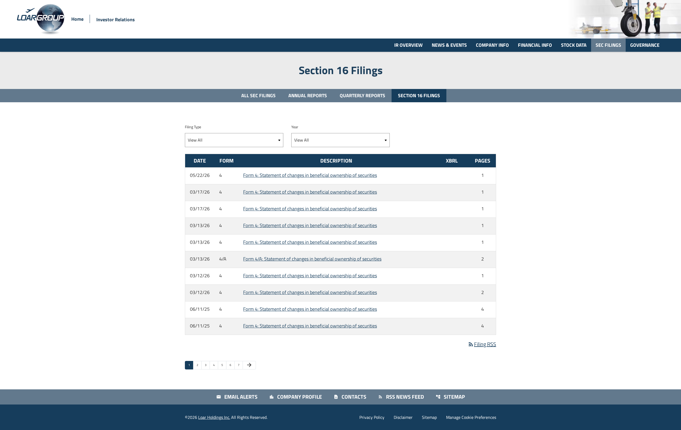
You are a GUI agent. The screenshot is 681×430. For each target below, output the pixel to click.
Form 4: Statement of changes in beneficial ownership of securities (310, 175)
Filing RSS (482, 344)
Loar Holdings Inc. (214, 417)
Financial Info (535, 45)
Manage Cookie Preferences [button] (471, 417)
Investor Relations (115, 19)
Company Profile (295, 397)
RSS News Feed (401, 397)
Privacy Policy (371, 417)
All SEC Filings (258, 95)
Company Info (492, 45)
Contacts (350, 397)
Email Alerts (237, 397)
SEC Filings (608, 45)
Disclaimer (403, 417)
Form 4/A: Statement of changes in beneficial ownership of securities (312, 258)
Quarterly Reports (362, 95)
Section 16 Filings (419, 95)
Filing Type (193, 127)
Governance (644, 45)
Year (294, 127)
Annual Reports (307, 95)
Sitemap (450, 397)
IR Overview (408, 45)
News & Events (449, 45)
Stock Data (574, 45)
